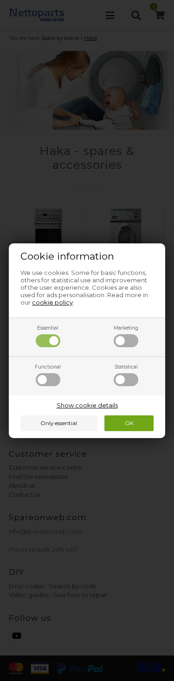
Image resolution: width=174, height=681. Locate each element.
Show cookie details (87, 405)
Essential (47, 328)
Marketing (126, 328)
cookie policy (52, 302)
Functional (48, 367)
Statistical (126, 367)
